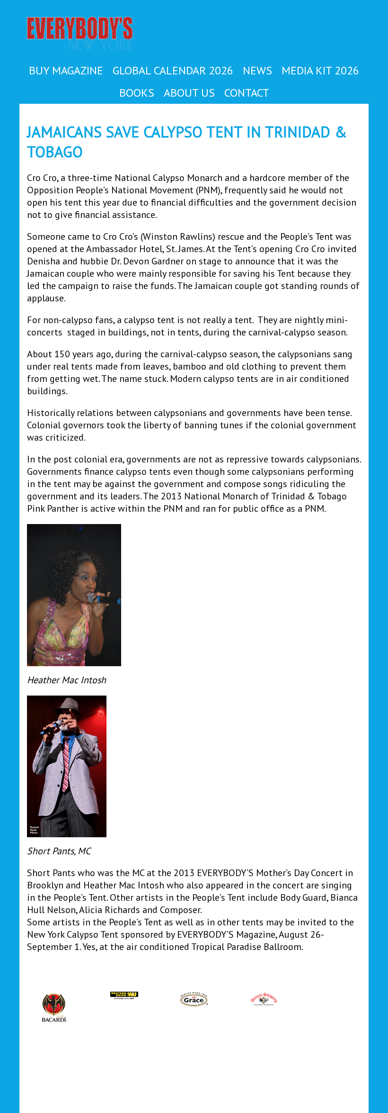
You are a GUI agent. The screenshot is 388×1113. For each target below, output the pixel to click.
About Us (189, 92)
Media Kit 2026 (320, 70)
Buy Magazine (66, 70)
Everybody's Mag (90, 34)
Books (136, 92)
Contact (246, 92)
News (257, 70)
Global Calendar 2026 (173, 70)
